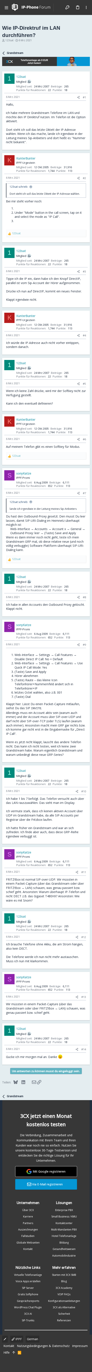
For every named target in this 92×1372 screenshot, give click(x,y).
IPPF (18, 1339)
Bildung (64, 1242)
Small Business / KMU (64, 1216)
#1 (84, 97)
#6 (84, 439)
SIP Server (28, 1288)
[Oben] (13, 1352)
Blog (64, 1281)
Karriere (28, 1216)
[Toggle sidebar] (86, 7)
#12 (83, 937)
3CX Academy (64, 1288)
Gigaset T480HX (45, 896)
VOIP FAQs (64, 1294)
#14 (83, 1049)
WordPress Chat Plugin (28, 1307)
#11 (83, 872)
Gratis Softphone (28, 1294)
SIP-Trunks (28, 1320)
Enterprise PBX (64, 1210)
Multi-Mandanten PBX (64, 1229)
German (32, 1339)
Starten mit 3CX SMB (64, 1275)
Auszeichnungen (28, 1229)
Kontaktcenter (64, 1223)
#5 (84, 384)
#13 (83, 997)
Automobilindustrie (64, 1255)
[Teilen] (78, 97)
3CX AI (28, 1314)
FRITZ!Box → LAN (18, 888)
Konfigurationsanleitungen (64, 1301)
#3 (84, 271)
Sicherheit (64, 1314)
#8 (84, 597)
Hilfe (6, 1352)
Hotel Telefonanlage (64, 1236)
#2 (84, 178)
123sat (9, 40)
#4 (84, 335)
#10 (83, 791)
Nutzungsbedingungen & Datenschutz (43, 1346)
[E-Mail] (31, 1082)
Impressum (80, 1346)
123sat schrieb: (19, 187)
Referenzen (64, 1320)
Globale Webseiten (28, 1242)
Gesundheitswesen (64, 1249)
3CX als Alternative (64, 1307)
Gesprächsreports (28, 1301)
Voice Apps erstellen (28, 1281)
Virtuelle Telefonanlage (28, 1275)
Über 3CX (28, 1210)
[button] (6, 7)
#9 (84, 645)
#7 (84, 493)
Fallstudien (27, 1236)
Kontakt (28, 1249)
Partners (28, 1223)
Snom (27, 900)
